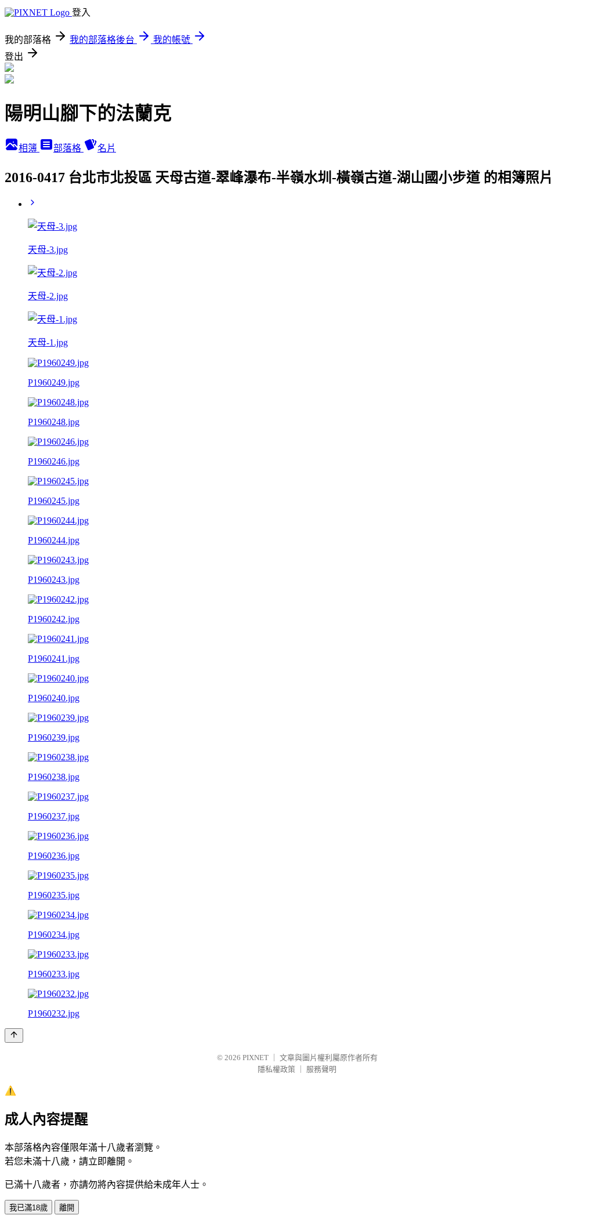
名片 (106, 148)
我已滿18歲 (28, 1207)
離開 (66, 1207)
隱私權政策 (276, 1069)
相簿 (29, 148)
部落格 (68, 148)
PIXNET (255, 1057)
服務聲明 (321, 1069)
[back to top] (14, 1035)
